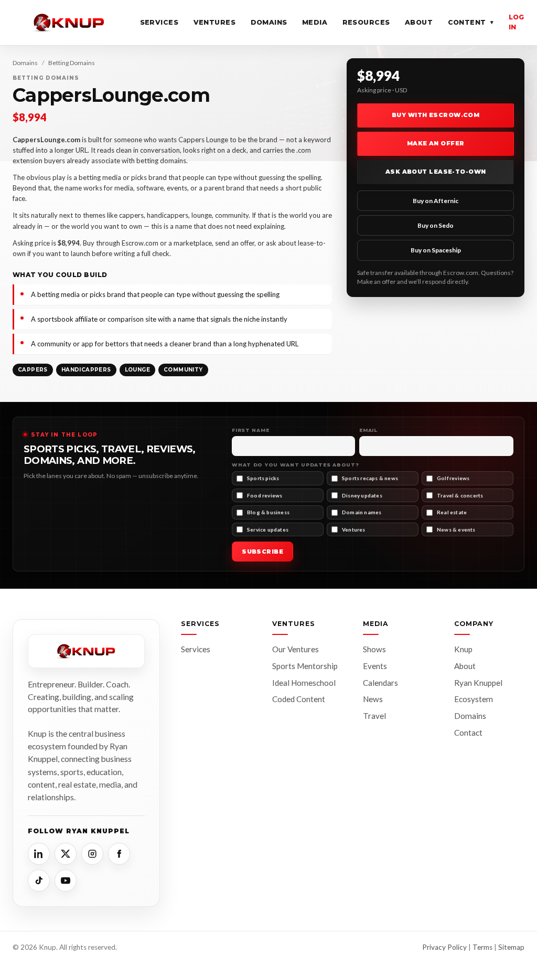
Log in (517, 22)
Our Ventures (295, 649)
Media (315, 22)
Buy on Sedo (435, 225)
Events (375, 666)
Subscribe (262, 551)
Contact (468, 732)
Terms (482, 947)
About (419, 22)
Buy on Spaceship (436, 250)
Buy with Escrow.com (435, 115)
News (373, 699)
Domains (269, 22)
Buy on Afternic (435, 201)
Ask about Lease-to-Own (435, 171)
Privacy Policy (444, 947)
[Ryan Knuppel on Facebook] (119, 854)
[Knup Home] (69, 22)
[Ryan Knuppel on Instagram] (92, 854)
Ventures (215, 22)
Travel (374, 715)
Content (471, 22)
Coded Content (298, 699)
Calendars (380, 682)
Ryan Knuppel (478, 682)
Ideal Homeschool (304, 682)
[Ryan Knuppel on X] (66, 854)
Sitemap (511, 947)
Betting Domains (71, 63)
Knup (463, 649)
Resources (366, 22)
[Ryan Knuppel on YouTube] (66, 880)
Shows (374, 649)
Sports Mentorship (305, 666)
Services (159, 22)
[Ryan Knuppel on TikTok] (39, 880)
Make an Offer (436, 143)
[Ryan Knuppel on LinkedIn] (39, 854)
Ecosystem (473, 699)
